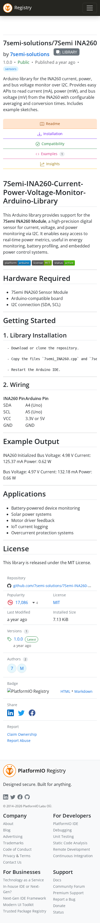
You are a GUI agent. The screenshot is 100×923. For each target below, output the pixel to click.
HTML (65, 691)
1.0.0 (18, 639)
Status (58, 912)
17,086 (21, 602)
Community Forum (69, 886)
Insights (53, 163)
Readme (53, 123)
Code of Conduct (17, 849)
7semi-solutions (29, 54)
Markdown (83, 691)
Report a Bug (64, 899)
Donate (59, 905)
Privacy (9, 855)
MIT (56, 602)
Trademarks (13, 842)
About (8, 823)
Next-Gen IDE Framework (24, 898)
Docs (57, 879)
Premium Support (68, 892)
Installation (53, 133)
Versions (14, 630)
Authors (14, 658)
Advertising (13, 836)
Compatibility (53, 143)
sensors (10, 69)
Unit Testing (63, 836)
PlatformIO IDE (65, 823)
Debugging (62, 830)
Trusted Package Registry (24, 911)
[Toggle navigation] (90, 8)
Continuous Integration (73, 855)
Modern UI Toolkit (18, 904)
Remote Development (71, 849)
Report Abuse (19, 740)
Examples (52, 153)
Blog (7, 830)
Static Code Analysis (70, 842)
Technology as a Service (23, 879)
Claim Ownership (22, 734)
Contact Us (12, 862)
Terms (25, 855)
